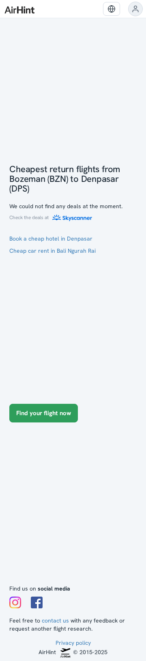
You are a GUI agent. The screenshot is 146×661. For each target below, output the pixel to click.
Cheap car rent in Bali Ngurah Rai (52, 250)
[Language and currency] (111, 9)
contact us (55, 620)
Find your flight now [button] (43, 413)
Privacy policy (73, 642)
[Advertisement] (73, 507)
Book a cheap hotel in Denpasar (50, 238)
